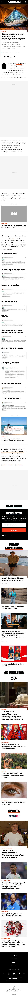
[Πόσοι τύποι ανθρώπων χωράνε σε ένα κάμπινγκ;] (14, 214)
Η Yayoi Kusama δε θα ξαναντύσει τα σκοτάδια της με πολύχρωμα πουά (13, 746)
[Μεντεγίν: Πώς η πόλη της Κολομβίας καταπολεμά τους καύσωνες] (14, 761)
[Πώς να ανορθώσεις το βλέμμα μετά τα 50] (14, 790)
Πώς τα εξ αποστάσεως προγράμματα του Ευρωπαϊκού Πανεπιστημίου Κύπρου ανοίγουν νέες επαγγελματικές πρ (13, 635)
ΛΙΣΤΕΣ (19, 464)
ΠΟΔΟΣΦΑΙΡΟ (5, 880)
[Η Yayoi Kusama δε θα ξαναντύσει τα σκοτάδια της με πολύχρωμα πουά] (14, 732)
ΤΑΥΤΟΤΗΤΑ (14, 959)
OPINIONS (4, 911)
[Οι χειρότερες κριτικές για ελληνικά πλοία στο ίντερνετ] (14, 426)
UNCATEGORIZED (6, 848)
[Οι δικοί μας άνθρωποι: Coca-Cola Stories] (14, 654)
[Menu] (2, 2)
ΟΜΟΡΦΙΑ (4, 800)
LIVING (3, 709)
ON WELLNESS (14, 673)
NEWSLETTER (14, 978)
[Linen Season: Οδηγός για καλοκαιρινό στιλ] (14, 564)
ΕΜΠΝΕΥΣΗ (5, 742)
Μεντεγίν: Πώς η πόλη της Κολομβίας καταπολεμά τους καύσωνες (12, 775)
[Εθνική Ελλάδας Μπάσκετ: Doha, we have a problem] (14, 901)
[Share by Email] (14, 56)
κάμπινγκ (19, 63)
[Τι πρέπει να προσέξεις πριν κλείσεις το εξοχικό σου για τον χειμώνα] (14, 696)
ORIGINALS (5, 223)
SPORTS (14, 811)
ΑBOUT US (14, 962)
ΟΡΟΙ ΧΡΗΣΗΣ (14, 966)
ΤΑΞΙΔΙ (4, 31)
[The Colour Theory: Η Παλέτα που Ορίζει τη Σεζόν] (14, 596)
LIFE (4, 464)
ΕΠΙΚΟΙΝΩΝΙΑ (14, 955)
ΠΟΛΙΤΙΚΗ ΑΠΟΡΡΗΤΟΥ (14, 969)
